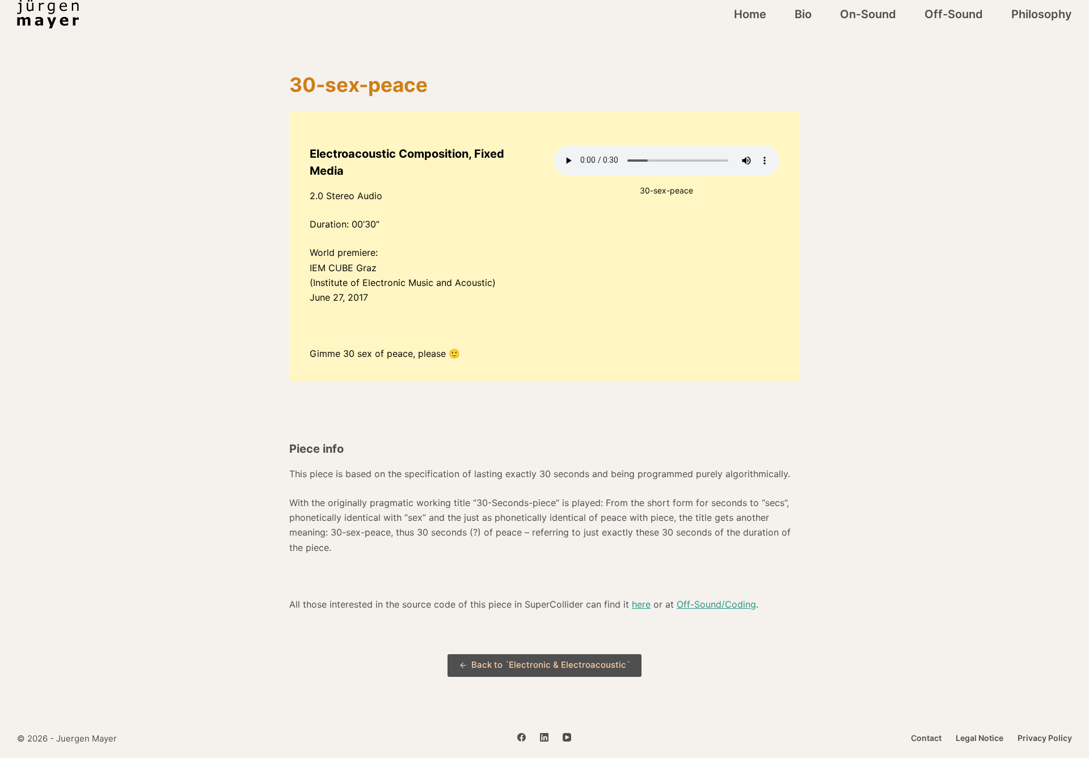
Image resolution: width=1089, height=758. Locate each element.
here (641, 604)
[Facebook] (521, 737)
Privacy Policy (1045, 738)
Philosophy (1041, 14)
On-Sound (868, 14)
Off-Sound (954, 14)
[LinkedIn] (544, 737)
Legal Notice (979, 738)
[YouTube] (567, 737)
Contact (926, 738)
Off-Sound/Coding (716, 604)
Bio (803, 14)
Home (750, 14)
